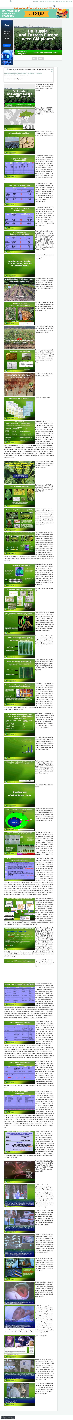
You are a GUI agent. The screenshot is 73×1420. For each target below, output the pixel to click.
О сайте (41, 1)
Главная (35, 1)
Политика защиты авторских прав (55, 1)
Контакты (69, 1)
